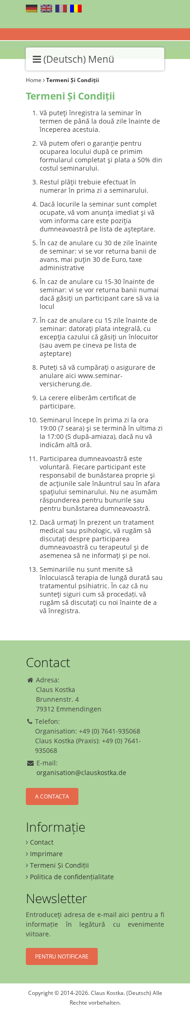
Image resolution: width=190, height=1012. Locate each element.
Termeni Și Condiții (59, 865)
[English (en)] (46, 8)
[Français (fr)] (61, 8)
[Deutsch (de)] (31, 8)
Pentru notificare (62, 956)
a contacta (52, 796)
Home (34, 80)
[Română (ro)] (76, 8)
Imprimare (46, 853)
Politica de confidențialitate (72, 876)
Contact (41, 842)
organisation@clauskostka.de (81, 772)
